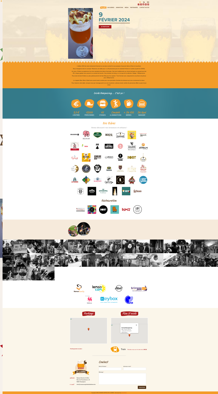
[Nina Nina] (91, 209)
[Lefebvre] (120, 146)
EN (148, 2)
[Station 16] (74, 146)
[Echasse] (131, 146)
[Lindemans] (120, 134)
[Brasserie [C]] (74, 134)
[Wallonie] (89, 299)
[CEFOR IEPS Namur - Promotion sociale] (129, 299)
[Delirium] (86, 134)
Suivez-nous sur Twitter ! (141, 4)
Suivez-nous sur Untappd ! (148, 4)
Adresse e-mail (127, 366)
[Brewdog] (97, 168)
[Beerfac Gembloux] (97, 157)
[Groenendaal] (120, 179)
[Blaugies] (143, 134)
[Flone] (131, 168)
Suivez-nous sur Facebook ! (138, 4)
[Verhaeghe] (109, 168)
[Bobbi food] (103, 209)
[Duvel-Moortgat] (86, 146)
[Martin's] (97, 179)
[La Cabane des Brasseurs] (91, 191)
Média (126, 7)
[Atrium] (143, 146)
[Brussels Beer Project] (120, 157)
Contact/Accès (144, 7)
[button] (88, 329)
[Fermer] (136, 325)
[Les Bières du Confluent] (143, 179)
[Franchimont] (86, 179)
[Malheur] (86, 157)
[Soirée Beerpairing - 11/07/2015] (7, 246)
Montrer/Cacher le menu (1, 1)
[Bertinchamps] (80, 191)
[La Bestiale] (131, 179)
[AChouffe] (131, 134)
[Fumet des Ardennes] (80, 209)
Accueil (103, 7)
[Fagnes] (74, 157)
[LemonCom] (99, 288)
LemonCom (124, 392)
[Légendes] (120, 168)
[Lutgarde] (74, 179)
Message (101, 372)
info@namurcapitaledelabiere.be (86, 384)
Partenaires (134, 7)
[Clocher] (143, 157)
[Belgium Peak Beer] (97, 146)
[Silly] (143, 168)
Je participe (105, 27)
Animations (119, 7)
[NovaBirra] (103, 191)
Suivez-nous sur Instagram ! (143, 4)
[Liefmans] (137, 191)
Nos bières (110, 7)
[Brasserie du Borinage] (109, 146)
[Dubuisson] (97, 134)
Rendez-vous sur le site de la (137, 349)
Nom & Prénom (103, 366)
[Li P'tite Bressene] (114, 191)
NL (144, 2)
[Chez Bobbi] (131, 157)
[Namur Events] (79, 288)
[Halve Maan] (74, 168)
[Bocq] (109, 134)
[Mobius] (109, 157)
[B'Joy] (126, 191)
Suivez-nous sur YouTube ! (146, 4)
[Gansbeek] (86, 168)
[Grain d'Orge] (109, 179)
